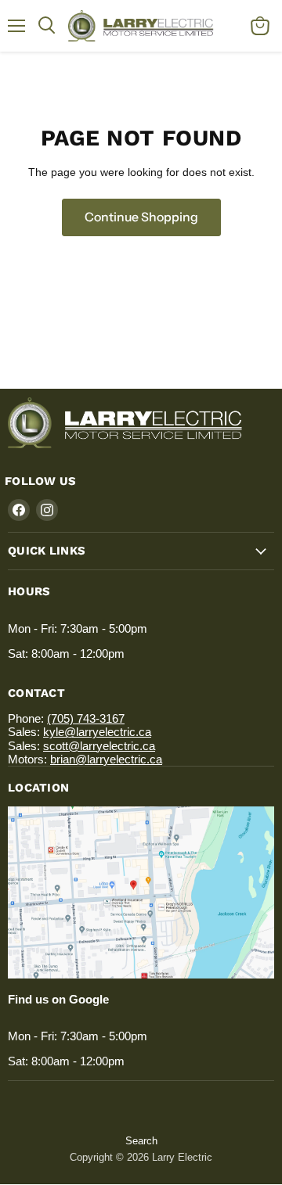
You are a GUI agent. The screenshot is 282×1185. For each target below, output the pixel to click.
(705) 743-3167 (86, 718)
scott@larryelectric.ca (99, 745)
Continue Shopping (141, 217)
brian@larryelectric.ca (106, 759)
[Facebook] (19, 510)
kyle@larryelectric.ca (97, 731)
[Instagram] (47, 510)
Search (141, 1141)
